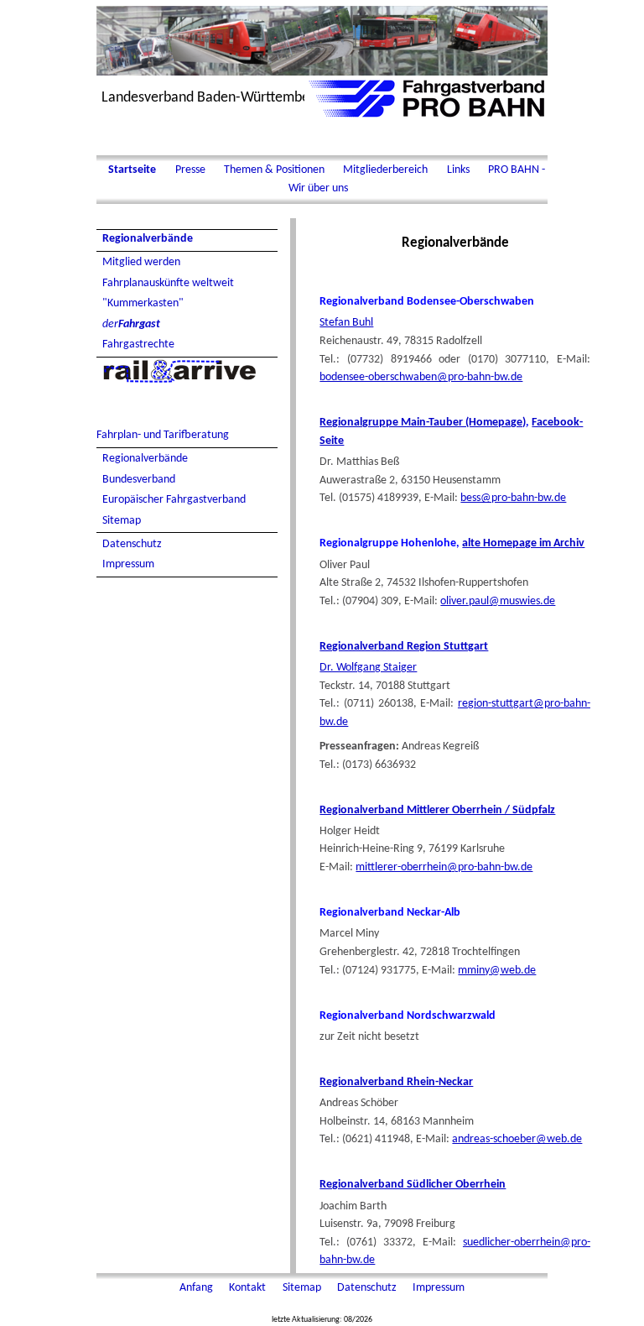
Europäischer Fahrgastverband (174, 499)
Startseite (132, 170)
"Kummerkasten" (143, 303)
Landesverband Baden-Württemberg (211, 98)
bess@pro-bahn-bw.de (513, 498)
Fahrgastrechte (138, 344)
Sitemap (121, 520)
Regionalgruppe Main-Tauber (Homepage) (422, 422)
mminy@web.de (497, 970)
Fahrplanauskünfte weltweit (168, 283)
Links (458, 170)
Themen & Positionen (274, 170)
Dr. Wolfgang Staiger (368, 667)
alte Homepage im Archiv (523, 543)
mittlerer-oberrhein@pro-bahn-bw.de (444, 867)
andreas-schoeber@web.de (517, 1139)
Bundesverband (138, 479)
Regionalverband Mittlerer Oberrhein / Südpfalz (437, 810)
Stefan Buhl (346, 322)
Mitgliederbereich (385, 170)
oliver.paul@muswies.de (497, 601)
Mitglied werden (141, 262)
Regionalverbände (147, 238)
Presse (190, 170)
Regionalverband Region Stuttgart (403, 646)
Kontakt (248, 1288)
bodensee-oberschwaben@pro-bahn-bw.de (420, 377)
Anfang (197, 1288)
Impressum (128, 564)
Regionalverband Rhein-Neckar (396, 1082)
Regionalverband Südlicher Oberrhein (412, 1184)
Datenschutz (132, 544)
